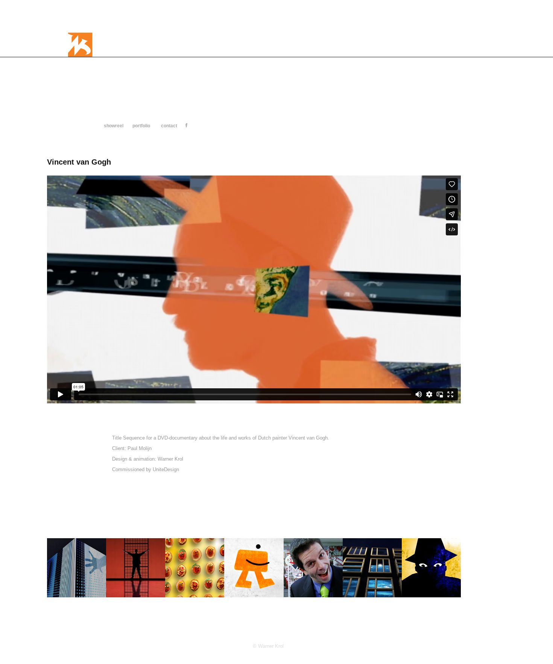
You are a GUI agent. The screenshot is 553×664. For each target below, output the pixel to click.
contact (169, 125)
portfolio (141, 125)
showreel (113, 125)
